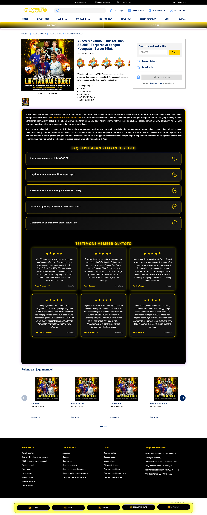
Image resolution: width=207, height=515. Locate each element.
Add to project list (161, 77)
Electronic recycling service (74, 477)
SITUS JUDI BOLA (83, 19)
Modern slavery (110, 461)
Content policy (110, 453)
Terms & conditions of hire (115, 473)
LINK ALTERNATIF (140, 507)
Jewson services (70, 465)
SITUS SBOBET (43, 19)
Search (57, 10)
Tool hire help (27, 485)
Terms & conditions (112, 469)
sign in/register (155, 83)
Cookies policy (110, 457)
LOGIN (167, 19)
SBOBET (24, 19)
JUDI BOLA (62, 19)
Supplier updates (28, 481)
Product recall (27, 465)
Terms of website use (113, 477)
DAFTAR (182, 19)
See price (35, 417)
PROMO (35, 507)
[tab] (101, 426)
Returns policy (27, 473)
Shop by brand (27, 477)
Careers (66, 457)
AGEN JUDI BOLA (105, 19)
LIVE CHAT (175, 507)
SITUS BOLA (126, 19)
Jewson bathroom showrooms (75, 473)
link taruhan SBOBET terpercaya (65, 118)
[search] (80, 10)
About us (66, 453)
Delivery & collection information (35, 457)
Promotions (26, 469)
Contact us (67, 461)
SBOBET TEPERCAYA (148, 19)
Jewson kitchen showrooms (74, 469)
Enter (174, 52)
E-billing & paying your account (34, 461)
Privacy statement (111, 465)
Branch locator (27, 453)
